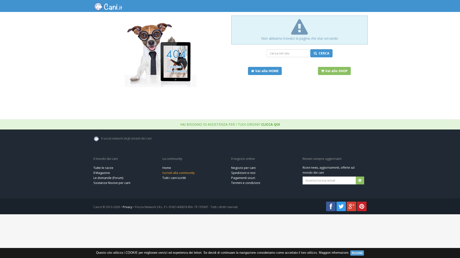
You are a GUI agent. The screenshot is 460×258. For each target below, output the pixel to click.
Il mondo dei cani (105, 159)
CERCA (323, 53)
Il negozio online (243, 159)
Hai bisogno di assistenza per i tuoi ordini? (230, 124)
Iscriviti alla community (178, 173)
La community (172, 159)
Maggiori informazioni (333, 252)
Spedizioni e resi (243, 173)
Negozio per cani (243, 168)
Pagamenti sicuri (243, 178)
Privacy (127, 207)
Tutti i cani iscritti (174, 178)
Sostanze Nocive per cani (111, 183)
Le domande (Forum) (108, 178)
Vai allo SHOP (336, 71)
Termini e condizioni (245, 183)
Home (166, 168)
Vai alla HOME (266, 71)
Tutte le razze (103, 168)
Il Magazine (101, 173)
